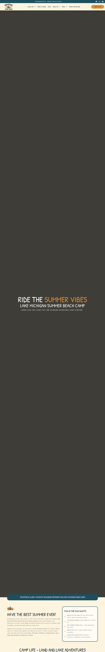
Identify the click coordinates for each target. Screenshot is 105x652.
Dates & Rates (42, 7)
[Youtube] (102, 1)
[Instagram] (99, 1)
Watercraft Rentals (74, 7)
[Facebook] (96, 1)
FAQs (49, 7)
